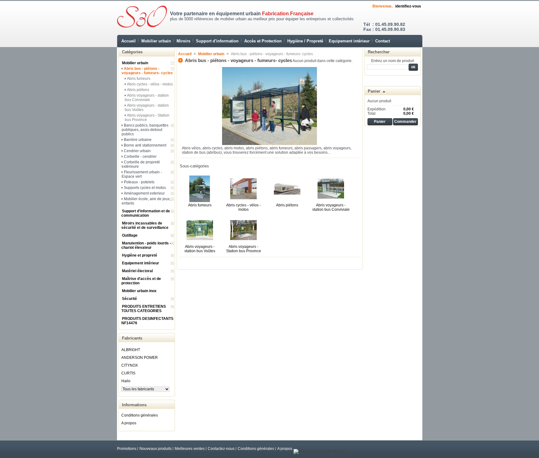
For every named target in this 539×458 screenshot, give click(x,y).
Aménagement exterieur (144, 193)
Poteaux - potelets (139, 182)
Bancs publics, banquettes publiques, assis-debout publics (145, 129)
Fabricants (132, 338)
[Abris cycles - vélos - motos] (243, 201)
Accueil (128, 41)
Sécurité (129, 298)
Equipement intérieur (349, 41)
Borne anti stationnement (145, 145)
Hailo (125, 381)
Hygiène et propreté (139, 255)
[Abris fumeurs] (200, 201)
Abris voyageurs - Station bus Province (243, 248)
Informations (134, 405)
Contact (382, 41)
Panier (374, 91)
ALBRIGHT (130, 350)
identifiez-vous (408, 6)
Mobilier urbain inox (139, 291)
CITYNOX (129, 365)
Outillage (130, 235)
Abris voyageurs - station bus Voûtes (199, 248)
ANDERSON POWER (139, 357)
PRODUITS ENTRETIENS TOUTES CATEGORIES (143, 308)
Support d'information (217, 41)
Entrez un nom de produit (392, 61)
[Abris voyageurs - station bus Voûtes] (200, 242)
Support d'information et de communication (145, 213)
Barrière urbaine (138, 139)
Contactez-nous (221, 448)
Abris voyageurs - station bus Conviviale (147, 97)
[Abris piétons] (287, 201)
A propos (128, 423)
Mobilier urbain (156, 41)
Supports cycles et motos (145, 188)
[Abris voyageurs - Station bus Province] (243, 242)
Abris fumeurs (138, 78)
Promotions (126, 448)
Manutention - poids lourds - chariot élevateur (146, 245)
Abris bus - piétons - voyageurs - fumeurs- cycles (147, 70)
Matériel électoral (137, 271)
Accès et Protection (263, 41)
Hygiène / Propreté (305, 41)
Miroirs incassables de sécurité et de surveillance (144, 225)
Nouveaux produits (155, 448)
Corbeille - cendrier (140, 156)
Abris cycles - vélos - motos (150, 84)
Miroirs (183, 41)
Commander (405, 121)
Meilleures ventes (190, 448)
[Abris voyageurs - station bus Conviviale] (331, 201)
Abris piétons (138, 90)
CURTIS (128, 373)
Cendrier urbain (137, 151)
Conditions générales (139, 415)
